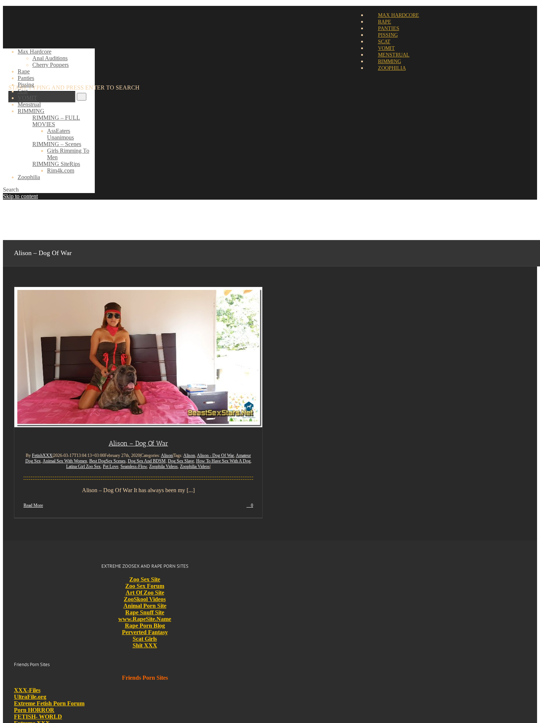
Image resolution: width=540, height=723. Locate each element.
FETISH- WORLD (38, 716)
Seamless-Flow (133, 466)
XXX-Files (27, 690)
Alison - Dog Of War (215, 455)
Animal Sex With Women (65, 461)
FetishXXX (42, 455)
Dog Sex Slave (181, 461)
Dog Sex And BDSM (147, 461)
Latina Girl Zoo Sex (83, 466)
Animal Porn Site (144, 606)
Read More (33, 505)
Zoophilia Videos (195, 466)
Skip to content (20, 196)
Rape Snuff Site (144, 612)
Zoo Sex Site (144, 579)
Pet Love (110, 466)
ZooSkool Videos (145, 599)
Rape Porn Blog (145, 625)
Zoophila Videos (163, 466)
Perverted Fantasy (145, 632)
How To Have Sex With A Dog (223, 461)
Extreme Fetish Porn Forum (49, 703)
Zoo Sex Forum (144, 586)
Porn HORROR (34, 710)
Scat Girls (145, 639)
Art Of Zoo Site (145, 592)
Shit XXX (145, 645)
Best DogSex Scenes (107, 461)
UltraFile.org (30, 697)
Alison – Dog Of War (138, 443)
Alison (167, 455)
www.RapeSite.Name (144, 619)
